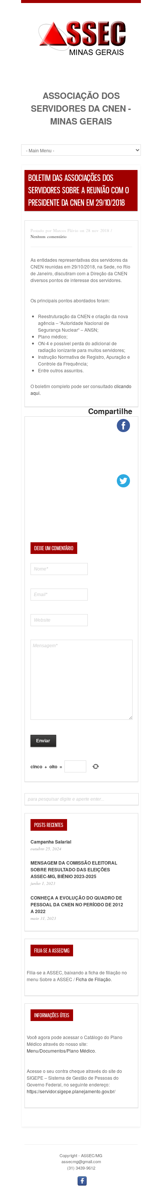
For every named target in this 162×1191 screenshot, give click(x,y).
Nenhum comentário (49, 236)
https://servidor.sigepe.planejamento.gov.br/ (71, 1091)
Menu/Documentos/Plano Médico (61, 1050)
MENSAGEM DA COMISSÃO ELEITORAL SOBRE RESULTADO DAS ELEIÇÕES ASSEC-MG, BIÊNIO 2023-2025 (74, 869)
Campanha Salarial (51, 841)
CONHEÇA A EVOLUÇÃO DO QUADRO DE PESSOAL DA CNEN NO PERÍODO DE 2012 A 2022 (77, 904)
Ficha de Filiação (93, 979)
